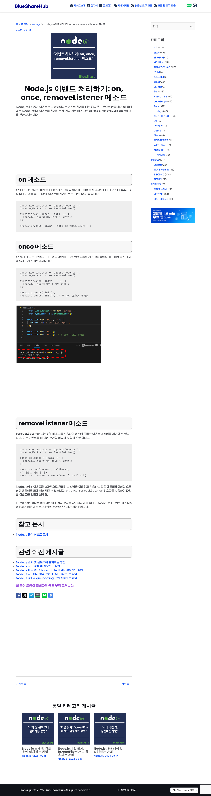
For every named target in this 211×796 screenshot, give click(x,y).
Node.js (26, 756)
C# (155, 121)
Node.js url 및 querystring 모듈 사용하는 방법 (46, 578)
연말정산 (158, 165)
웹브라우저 (159, 57)
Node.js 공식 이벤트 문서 (32, 534)
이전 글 (21, 684)
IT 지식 (154, 47)
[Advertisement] (74, 143)
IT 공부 (154, 91)
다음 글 (127, 684)
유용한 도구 (159, 174)
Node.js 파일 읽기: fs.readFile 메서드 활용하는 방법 (49, 570)
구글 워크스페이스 (162, 67)
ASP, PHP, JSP (162, 116)
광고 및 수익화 (160, 189)
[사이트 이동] (184, 790)
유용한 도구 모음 (143, 5)
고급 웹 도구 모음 (166, 5)
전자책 (94, 5)
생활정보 (155, 160)
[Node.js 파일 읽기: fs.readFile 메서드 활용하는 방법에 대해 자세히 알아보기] (74, 728)
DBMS (157, 130)
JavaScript (160, 101)
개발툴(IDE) (159, 150)
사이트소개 (79, 5)
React (157, 106)
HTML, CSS (160, 96)
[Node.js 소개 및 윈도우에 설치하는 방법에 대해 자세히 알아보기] (38, 728)
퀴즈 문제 (158, 179)
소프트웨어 (159, 77)
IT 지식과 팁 (159, 155)
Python (158, 126)
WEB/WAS (160, 145)
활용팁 (157, 82)
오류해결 (158, 87)
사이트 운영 (156, 184)
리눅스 (157, 135)
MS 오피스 (159, 62)
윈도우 (157, 52)
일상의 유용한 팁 (161, 169)
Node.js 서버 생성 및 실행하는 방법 (38, 566)
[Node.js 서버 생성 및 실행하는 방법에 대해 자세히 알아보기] (110, 728)
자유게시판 (123, 5)
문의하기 (107, 5)
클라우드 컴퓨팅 (161, 140)
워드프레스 (159, 194)
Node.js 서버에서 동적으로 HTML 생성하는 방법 (46, 574)
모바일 (157, 72)
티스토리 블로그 (161, 199)
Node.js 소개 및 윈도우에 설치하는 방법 (40, 562)
